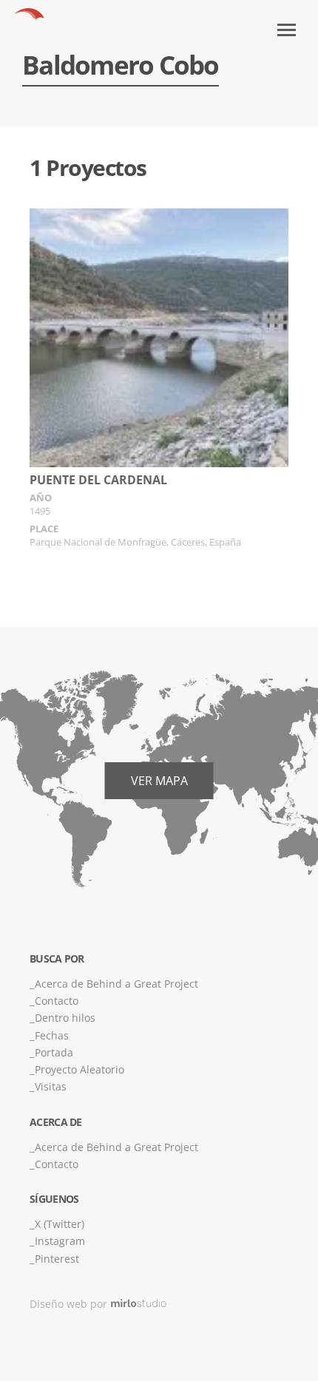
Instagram (60, 1241)
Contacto (56, 1001)
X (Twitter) (59, 1224)
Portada (54, 1052)
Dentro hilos (65, 1018)
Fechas (52, 1035)
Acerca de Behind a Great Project (116, 984)
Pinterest (57, 1259)
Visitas (51, 1086)
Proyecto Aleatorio (79, 1069)
